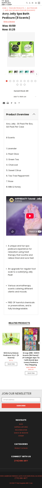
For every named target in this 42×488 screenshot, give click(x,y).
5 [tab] (21, 81)
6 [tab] (24, 81)
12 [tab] (24, 84)
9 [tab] (35, 81)
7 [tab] (28, 81)
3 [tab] (14, 81)
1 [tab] (7, 81)
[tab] (21, 114)
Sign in (16, 433)
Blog (21, 424)
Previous (5, 74)
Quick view (11, 364)
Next (36, 74)
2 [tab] (10, 81)
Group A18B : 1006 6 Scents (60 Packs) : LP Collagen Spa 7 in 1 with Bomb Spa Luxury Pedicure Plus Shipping (31, 359)
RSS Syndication (21, 430)
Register (25, 433)
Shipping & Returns (21, 427)
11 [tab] (21, 84)
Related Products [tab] (19, 323)
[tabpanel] (10, 72)
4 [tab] (17, 81)
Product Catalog (21, 448)
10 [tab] (17, 84)
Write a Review (9, 21)
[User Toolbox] (30, 3)
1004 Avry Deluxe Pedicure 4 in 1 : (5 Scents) (11, 355)
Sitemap (21, 436)
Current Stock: (21, 91)
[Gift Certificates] (32, 3)
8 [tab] (32, 81)
